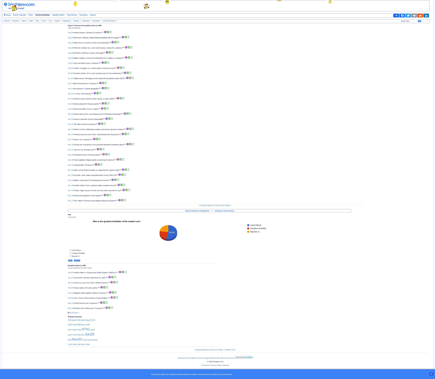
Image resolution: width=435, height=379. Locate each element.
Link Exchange (203, 358)
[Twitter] (408, 15)
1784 (74, 335)
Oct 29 (70, 104)
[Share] (396, 15)
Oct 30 (70, 109)
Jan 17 (70, 278)
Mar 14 (70, 308)
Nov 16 (70, 139)
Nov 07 (70, 124)
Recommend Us (227, 358)
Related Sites (215, 358)
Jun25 (89, 334)
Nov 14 (70, 134)
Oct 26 (70, 99)
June (43, 21)
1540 (88, 325)
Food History (72, 15)
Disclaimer (206, 365)
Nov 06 (70, 119)
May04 (88, 320)
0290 (69, 340)
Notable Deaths (58, 15)
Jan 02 (70, 272)
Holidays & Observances (224, 211)
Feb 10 (70, 288)
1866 (74, 344)
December (96, 21)
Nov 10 (70, 129)
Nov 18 (70, 145)
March (24, 21)
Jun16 (74, 325)
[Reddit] (420, 15)
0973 (69, 330)
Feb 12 (70, 293)
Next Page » (226, 205)
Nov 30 (70, 160)
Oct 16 (70, 94)
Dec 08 (70, 180)
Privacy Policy (216, 365)
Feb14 (83, 344)
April (31, 21)
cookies (215, 374)
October (76, 21)
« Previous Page (205, 205)
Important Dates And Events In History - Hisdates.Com (215, 350)
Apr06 (74, 320)
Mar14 (83, 325)
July (50, 21)
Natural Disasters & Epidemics (197, 211)
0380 (88, 344)
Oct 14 (70, 83)
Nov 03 (70, 114)
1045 (78, 344)
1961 (78, 335)
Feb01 (74, 330)
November (85, 21)
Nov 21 (70, 150)
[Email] (414, 15)
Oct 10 (70, 78)
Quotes (93, 15)
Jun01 (84, 340)
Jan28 (92, 330)
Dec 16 (70, 196)
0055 (79, 325)
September (66, 21)
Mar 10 (70, 303)
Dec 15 (70, 190)
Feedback (193, 358)
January (6, 21)
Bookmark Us (183, 358)
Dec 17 (70, 201)
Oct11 (70, 344)
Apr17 (70, 335)
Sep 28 (70, 48)
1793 (93, 320)
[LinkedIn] (426, 15)
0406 (69, 320)
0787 (83, 335)
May (37, 21)
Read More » (74, 313)
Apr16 (83, 320)
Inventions (84, 15)
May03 (89, 340)
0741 (86, 329)
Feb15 (79, 330)
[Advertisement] (426, 60)
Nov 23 (70, 155)
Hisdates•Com (21, 4)
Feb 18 (70, 298)
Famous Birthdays (42, 15)
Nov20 (77, 339)
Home (8, 15)
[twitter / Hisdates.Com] (244, 358)
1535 (78, 320)
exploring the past (16, 8)
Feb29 (95, 340)
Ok (431, 374)
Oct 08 (70, 73)
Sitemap (226, 365)
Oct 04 (70, 63)
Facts (31, 15)
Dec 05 (70, 175)
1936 (69, 325)
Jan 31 (70, 283)
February (16, 21)
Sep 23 (70, 38)
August (57, 21)
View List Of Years (109, 21)
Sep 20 (70, 33)
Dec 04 (70, 170)
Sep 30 (70, 58)
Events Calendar (19, 15)
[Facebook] (402, 15)
